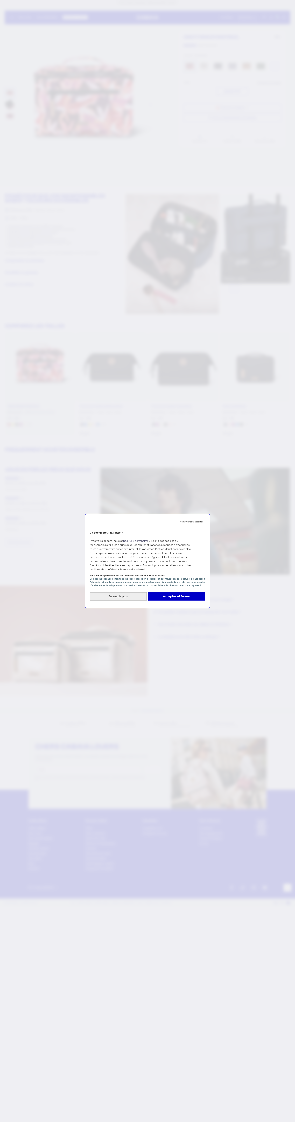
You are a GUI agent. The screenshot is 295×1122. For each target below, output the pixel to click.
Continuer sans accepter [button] (192, 522)
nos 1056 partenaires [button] (135, 540)
